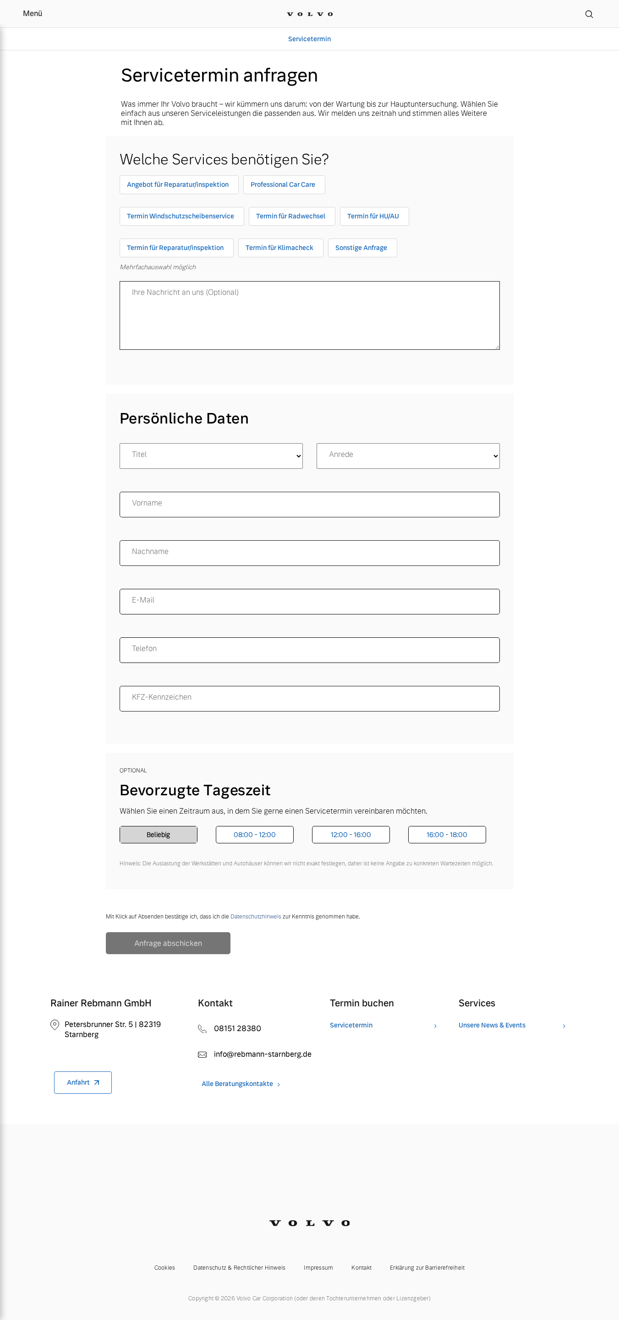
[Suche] (589, 14)
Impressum (318, 1267)
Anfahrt (78, 1082)
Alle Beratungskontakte (237, 1084)
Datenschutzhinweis (255, 916)
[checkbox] (179, 186)
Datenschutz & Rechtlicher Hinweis (239, 1267)
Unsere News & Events (492, 1025)
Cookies (164, 1267)
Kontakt (361, 1267)
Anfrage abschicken (168, 943)
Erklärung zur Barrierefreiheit (427, 1267)
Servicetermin (309, 39)
